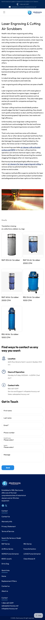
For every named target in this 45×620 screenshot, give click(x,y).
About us (5, 591)
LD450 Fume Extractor (32, 554)
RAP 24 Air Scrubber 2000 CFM (31, 261)
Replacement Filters (9, 581)
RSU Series (28, 544)
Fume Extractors (30, 549)
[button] (4, 12)
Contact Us (6, 516)
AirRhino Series (7, 549)
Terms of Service (8, 531)
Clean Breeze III (29, 559)
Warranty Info (7, 521)
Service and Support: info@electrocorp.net (24, 391)
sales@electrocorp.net (18, 7)
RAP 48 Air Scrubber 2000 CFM (10, 299)
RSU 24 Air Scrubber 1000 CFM (31, 299)
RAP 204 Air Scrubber (11, 260)
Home (4, 576)
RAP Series (6, 544)
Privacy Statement (9, 526)
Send (8, 468)
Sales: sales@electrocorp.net (18, 394)
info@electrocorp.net (30, 7)
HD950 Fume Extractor (10, 554)
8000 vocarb (7, 559)
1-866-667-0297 (24, 4)
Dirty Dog (5, 564)
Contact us (6, 586)
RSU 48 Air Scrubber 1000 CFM (10, 336)
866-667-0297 (13, 388)
